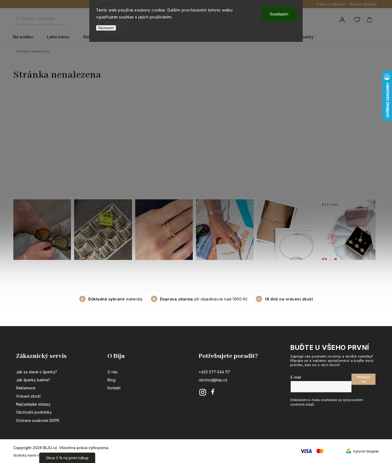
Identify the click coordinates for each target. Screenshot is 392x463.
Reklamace (25, 388)
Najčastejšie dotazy (33, 404)
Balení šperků (363, 4)
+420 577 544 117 (214, 372)
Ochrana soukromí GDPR (37, 420)
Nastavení (106, 28)
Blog (111, 380)
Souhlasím (279, 14)
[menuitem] (27, 37)
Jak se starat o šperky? (36, 372)
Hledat (18, 18)
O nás (112, 372)
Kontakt (114, 388)
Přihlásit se (363, 379)
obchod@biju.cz (213, 380)
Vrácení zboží (28, 396)
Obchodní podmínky (34, 412)
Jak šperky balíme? (33, 380)
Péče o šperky (331, 4)
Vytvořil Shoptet (366, 451)
